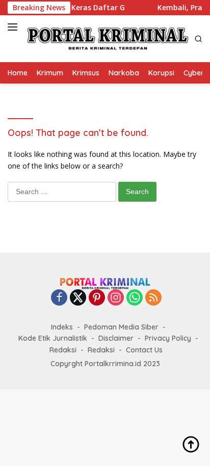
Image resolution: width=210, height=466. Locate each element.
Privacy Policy (168, 338)
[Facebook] (59, 298)
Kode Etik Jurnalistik (52, 338)
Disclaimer (116, 338)
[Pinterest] (97, 298)
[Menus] (14, 27)
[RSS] (153, 298)
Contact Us (144, 349)
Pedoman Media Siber (121, 327)
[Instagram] (116, 298)
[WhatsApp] (134, 298)
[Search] (198, 39)
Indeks (62, 327)
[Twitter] (78, 298)
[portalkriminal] (107, 38)
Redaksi (62, 349)
